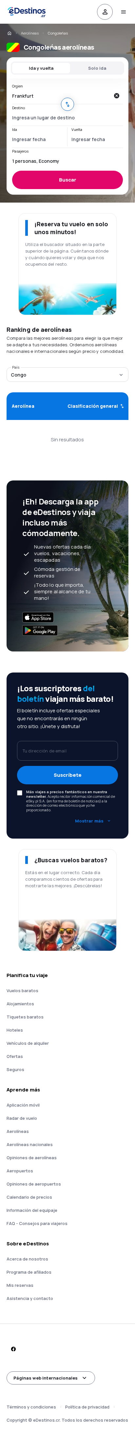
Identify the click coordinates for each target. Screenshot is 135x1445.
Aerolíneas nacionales (30, 1144)
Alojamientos (20, 1004)
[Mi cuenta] (105, 12)
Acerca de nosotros (27, 1259)
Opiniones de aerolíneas (32, 1158)
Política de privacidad (87, 1407)
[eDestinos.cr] (9, 33)
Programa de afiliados (29, 1272)
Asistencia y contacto (30, 1298)
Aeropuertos (20, 1171)
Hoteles (15, 1030)
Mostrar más (89, 821)
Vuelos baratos (22, 990)
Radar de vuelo (22, 1118)
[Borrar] (116, 95)
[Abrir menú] (123, 12)
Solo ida (97, 68)
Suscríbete (68, 774)
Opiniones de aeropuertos (34, 1184)
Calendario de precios (29, 1197)
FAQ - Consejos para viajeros (37, 1223)
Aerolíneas (30, 33)
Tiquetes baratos (25, 1017)
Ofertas (15, 1056)
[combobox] (61, 95)
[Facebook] (13, 1349)
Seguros (15, 1069)
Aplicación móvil (23, 1105)
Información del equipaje (32, 1210)
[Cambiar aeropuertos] (67, 104)
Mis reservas (20, 1285)
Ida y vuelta (41, 68)
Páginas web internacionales (45, 1378)
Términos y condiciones (31, 1407)
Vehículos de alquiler (28, 1043)
